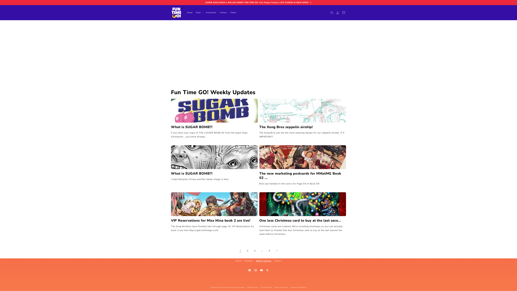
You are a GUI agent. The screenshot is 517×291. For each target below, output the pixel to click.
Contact (278, 261)
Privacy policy (266, 287)
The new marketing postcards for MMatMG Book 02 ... (300, 175)
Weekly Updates (263, 261)
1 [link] (240, 250)
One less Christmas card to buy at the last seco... (300, 220)
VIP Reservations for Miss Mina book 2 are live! (210, 220)
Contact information (298, 287)
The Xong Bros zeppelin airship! (286, 127)
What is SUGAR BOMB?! (192, 127)
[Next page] (277, 251)
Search (238, 261)
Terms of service (281, 287)
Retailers (249, 261)
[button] (199, 12)
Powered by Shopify (237, 287)
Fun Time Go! (223, 287)
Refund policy (252, 287)
